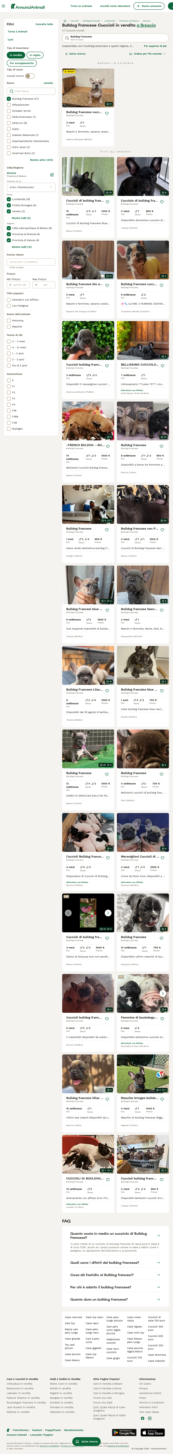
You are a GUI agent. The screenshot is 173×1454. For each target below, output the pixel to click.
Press (142, 1397)
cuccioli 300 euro (155, 1328)
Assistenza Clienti (150, 1393)
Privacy (143, 1388)
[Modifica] (52, 174)
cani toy (70, 1323)
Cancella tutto (44, 24)
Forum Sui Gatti (102, 1402)
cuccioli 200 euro (155, 1347)
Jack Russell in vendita (21, 1407)
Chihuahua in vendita (19, 1383)
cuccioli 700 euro (134, 1359)
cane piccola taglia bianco (135, 1350)
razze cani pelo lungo (71, 1331)
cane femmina (157, 1354)
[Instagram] (149, 1418)
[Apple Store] (152, 1432)
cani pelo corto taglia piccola (113, 1330)
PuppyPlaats (53, 1430)
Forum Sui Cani (102, 1397)
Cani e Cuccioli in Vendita (22, 1379)
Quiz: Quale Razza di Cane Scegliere (109, 1409)
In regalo (35, 55)
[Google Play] (124, 1432)
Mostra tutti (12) (22, 246)
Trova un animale (81, 6)
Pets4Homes (21, 1430)
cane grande (72, 1338)
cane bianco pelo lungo (134, 1340)
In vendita (16, 55)
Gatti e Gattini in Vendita (65, 1379)
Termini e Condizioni (151, 1402)
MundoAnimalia (73, 1430)
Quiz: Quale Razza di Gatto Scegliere (109, 1417)
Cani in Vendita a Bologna (108, 1393)
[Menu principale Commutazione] (3, 6)
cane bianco (72, 1360)
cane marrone (73, 1317)
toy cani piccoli (70, 1346)
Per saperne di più (155, 46)
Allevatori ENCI (148, 1407)
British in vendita (60, 1388)
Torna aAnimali (17, 31)
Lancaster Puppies (41, 1434)
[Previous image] (68, 913)
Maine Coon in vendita (63, 1383)
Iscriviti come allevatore (115, 6)
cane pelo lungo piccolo (114, 1319)
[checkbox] (8, 98)
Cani (10, 39)
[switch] (30, 76)
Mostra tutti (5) (21, 218)
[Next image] (108, 913)
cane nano (92, 1323)
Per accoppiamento (22, 63)
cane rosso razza (134, 1319)
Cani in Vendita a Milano (107, 1383)
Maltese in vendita (18, 1412)
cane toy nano (94, 1317)
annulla (48, 83)
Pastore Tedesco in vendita (23, 1397)
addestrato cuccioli (113, 1341)
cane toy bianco (91, 1356)
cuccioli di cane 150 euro (156, 1319)
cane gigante (93, 1348)
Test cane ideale (149, 1412)
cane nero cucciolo (112, 1350)
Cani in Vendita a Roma (107, 1388)
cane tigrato (134, 1326)
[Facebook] (142, 1418)
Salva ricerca (77, 53)
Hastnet (37, 1430)
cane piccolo (73, 1354)
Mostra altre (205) (41, 159)
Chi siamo (145, 1383)
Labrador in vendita (18, 1393)
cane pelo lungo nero (92, 1331)
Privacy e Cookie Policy (72, 1446)
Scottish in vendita (61, 1402)
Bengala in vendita (61, 1397)
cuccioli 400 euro (155, 1338)
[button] (88, 913)
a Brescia (146, 25)
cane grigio (113, 1358)
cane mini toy (135, 1332)
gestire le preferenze (118, 1446)
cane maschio (156, 1360)
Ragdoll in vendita (61, 1393)
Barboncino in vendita (20, 1388)
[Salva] (107, 113)
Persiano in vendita (61, 1407)
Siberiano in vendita (62, 1412)
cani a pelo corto (92, 1340)
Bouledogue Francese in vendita (26, 1402)
